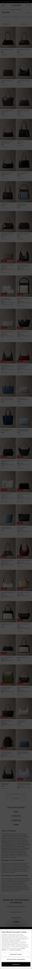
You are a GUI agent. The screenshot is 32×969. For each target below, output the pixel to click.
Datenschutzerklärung (15, 949)
